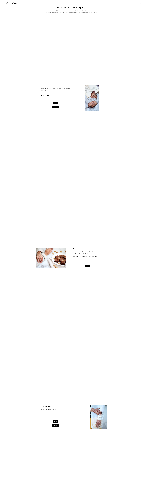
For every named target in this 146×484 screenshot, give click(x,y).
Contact (132, 3)
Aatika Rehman (11, 3)
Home (117, 3)
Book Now (87, 265)
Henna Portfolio (55, 425)
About (121, 3)
